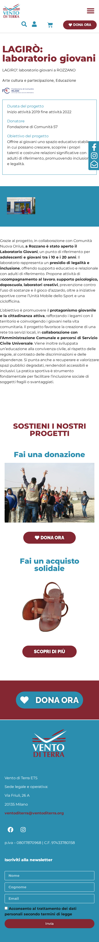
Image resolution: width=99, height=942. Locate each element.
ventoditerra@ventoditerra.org (34, 813)
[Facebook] (10, 829)
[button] (91, 11)
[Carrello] (50, 25)
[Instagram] (23, 829)
